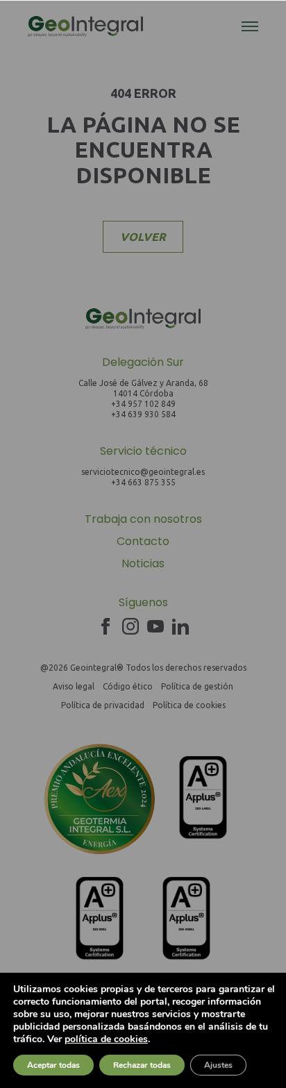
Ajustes (218, 1065)
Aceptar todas (53, 1065)
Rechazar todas (142, 1065)
